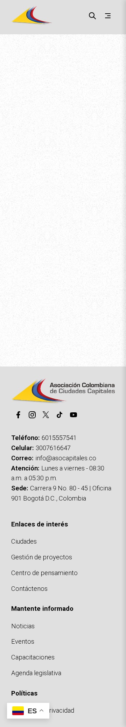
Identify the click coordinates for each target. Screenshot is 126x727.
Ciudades (24, 541)
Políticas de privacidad (42, 710)
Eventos (22, 641)
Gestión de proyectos (41, 557)
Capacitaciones (33, 657)
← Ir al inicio (23, 307)
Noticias (23, 626)
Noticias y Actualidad (73, 307)
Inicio (12, 47)
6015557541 (59, 437)
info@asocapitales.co (65, 458)
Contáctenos (92, 317)
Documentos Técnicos (37, 317)
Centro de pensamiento (44, 572)
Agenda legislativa (36, 673)
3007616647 (53, 448)
